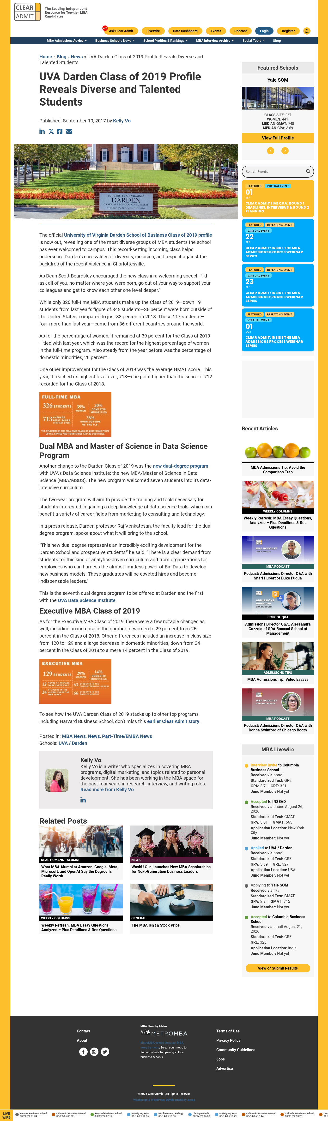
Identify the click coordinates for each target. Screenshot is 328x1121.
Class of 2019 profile (190, 235)
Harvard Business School (24, 1113)
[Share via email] (69, 131)
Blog (61, 57)
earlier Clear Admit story (173, 721)
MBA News (74, 736)
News (77, 57)
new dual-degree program (180, 466)
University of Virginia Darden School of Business (115, 235)
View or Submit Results (278, 968)
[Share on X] (51, 131)
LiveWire (6, 1115)
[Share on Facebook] (60, 131)
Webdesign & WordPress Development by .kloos (164, 1100)
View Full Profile (278, 137)
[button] (270, 151)
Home (45, 57)
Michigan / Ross (131, 1113)
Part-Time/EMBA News (127, 736)
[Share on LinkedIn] (42, 131)
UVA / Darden (73, 743)
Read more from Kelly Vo (107, 789)
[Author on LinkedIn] (83, 800)
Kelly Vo (122, 121)
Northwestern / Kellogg (161, 1113)
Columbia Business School (61, 1113)
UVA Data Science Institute (86, 600)
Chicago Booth (191, 1113)
